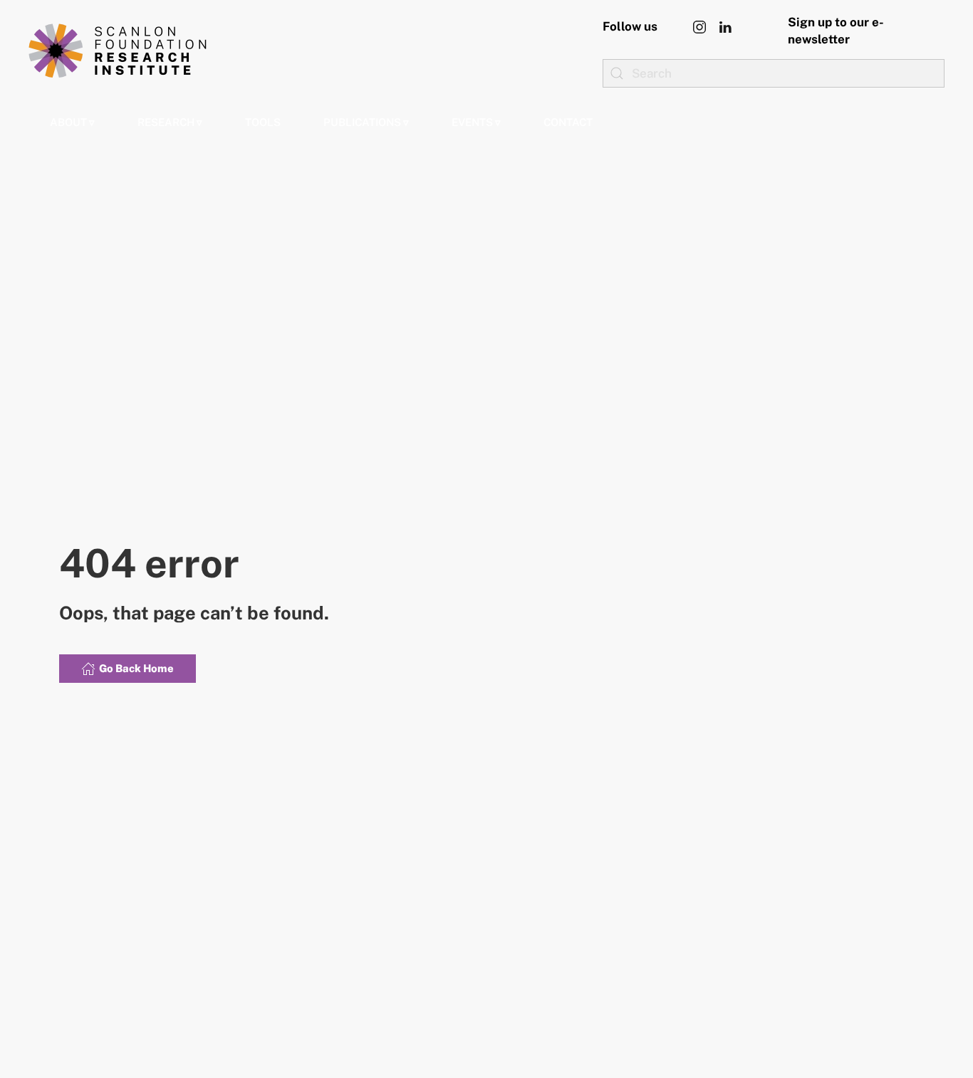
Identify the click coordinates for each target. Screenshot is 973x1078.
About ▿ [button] (72, 122)
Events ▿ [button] (476, 122)
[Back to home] (117, 50)
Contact (568, 122)
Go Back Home (136, 668)
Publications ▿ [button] (366, 122)
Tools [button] (263, 122)
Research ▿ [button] (169, 122)
